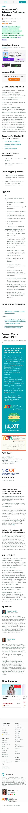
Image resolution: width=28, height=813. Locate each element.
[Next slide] (26, 696)
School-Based (5, 754)
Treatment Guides (6, 768)
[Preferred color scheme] (16, 2)
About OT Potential (19, 746)
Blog (3, 764)
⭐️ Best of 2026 (5, 734)
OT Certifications (19, 739)
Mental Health (5, 748)
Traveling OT (18, 761)
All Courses (4, 730)
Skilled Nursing (5, 756)
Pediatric (4, 752)
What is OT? (18, 725)
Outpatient (4, 750)
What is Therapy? (19, 727)
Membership (5, 47)
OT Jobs (17, 735)
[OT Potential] (5, 2)
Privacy (17, 750)
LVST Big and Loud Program (12, 141)
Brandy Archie (12, 611)
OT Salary (17, 731)
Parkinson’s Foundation (11, 148)
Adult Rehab (5, 742)
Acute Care (4, 740)
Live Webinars (5, 732)
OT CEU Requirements (7, 761)
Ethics (3, 746)
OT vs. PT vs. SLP (19, 729)
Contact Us (17, 748)
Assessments (5, 766)
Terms (16, 751)
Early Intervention (6, 744)
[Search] (13, 2)
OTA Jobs (17, 737)
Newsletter (17, 753)
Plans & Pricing (5, 725)
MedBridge (17, 759)
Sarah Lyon (11, 639)
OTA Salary (17, 733)
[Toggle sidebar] (2, 2)
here (13, 524)
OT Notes (17, 741)
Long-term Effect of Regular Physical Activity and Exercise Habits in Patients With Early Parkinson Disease (15, 321)
